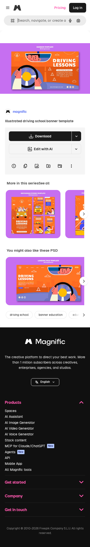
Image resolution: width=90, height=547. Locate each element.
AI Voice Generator (19, 434)
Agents (14, 452)
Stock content (15, 440)
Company (14, 495)
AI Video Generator (19, 428)
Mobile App (13, 463)
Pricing (60, 8)
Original (30, 41)
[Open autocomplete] (10, 20)
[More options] (71, 166)
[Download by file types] (76, 136)
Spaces (10, 411)
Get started (15, 482)
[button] (45, 382)
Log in (77, 8)
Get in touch (16, 509)
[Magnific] (45, 342)
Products (13, 402)
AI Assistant (14, 416)
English (45, 382)
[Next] (83, 214)
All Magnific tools (18, 469)
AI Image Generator (20, 422)
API (7, 458)
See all (44, 183)
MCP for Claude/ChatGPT (29, 446)
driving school (19, 315)
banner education (51, 315)
